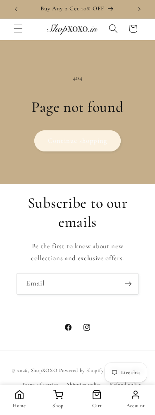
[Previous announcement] (16, 9)
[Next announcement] (139, 9)
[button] (18, 28)
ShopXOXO (44, 371)
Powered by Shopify (81, 371)
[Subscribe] (128, 284)
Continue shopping (77, 141)
